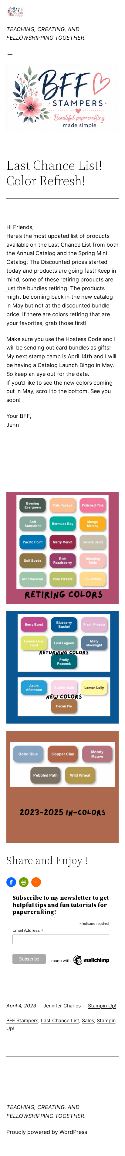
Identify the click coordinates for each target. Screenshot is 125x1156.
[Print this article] (24, 882)
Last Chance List (60, 1020)
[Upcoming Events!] (11, 882)
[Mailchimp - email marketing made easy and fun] (80, 965)
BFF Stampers (22, 1020)
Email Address (27, 930)
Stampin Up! (102, 1006)
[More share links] (36, 882)
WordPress (73, 1132)
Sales (88, 1020)
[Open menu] (10, 53)
